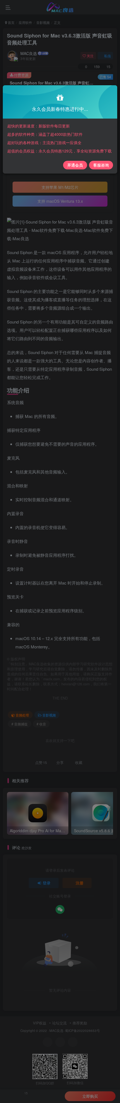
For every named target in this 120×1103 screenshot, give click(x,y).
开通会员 (75, 165)
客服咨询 (101, 165)
